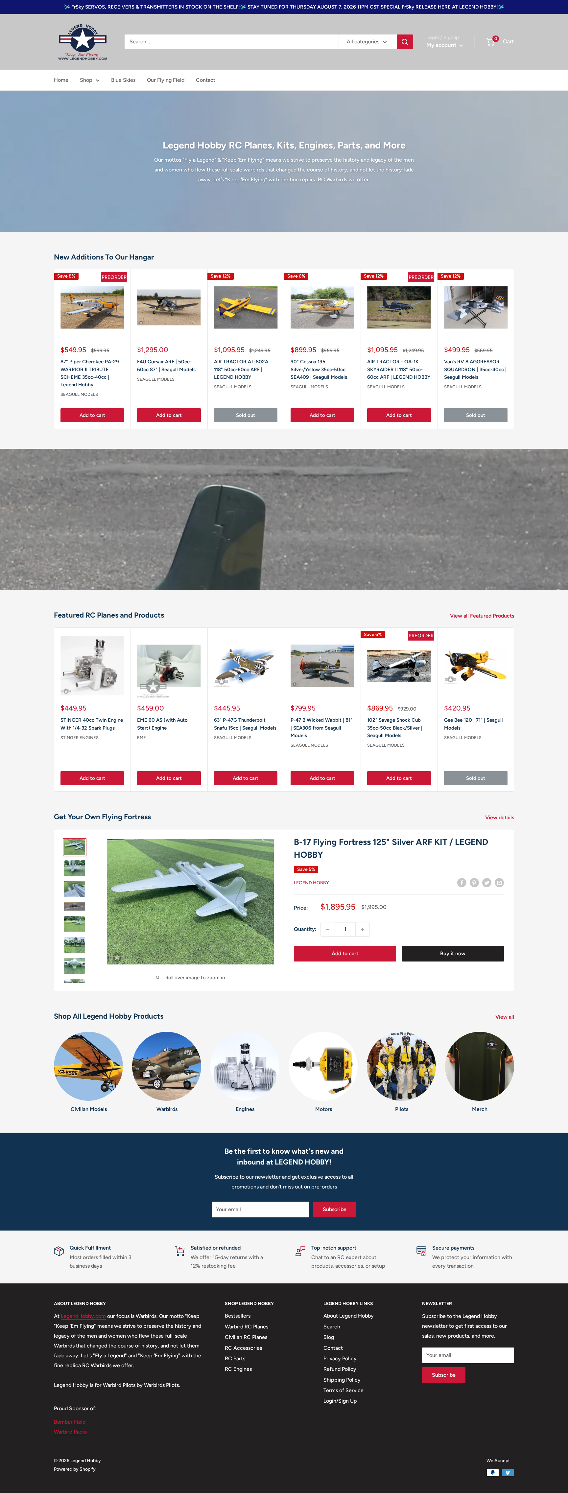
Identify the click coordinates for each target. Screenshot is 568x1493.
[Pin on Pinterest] (474, 882)
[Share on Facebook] (461, 882)
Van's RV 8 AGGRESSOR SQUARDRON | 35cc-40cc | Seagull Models (475, 369)
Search (331, 1326)
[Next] (514, 709)
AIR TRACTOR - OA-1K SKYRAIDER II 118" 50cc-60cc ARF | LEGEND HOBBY (398, 369)
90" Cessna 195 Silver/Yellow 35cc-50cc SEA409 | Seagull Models (319, 369)
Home (61, 80)
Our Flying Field (165, 80)
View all (505, 1017)
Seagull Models (79, 394)
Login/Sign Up (340, 1401)
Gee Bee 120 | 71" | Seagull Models (473, 724)
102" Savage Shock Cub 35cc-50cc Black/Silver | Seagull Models (394, 727)
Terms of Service (343, 1390)
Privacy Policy (340, 1358)
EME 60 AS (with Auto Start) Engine (162, 724)
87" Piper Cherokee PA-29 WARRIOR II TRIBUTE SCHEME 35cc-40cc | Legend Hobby (89, 373)
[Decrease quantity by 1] (328, 929)
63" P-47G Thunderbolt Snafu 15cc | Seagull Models (245, 724)
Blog (328, 1337)
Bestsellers (237, 1316)
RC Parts (235, 1358)
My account (442, 45)
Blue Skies (123, 80)
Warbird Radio (70, 1432)
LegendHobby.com (83, 1316)
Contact (205, 80)
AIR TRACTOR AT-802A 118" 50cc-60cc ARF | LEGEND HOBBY (241, 369)
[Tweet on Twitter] (486, 882)
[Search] (405, 41)
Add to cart (92, 415)
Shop (86, 80)
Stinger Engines (79, 737)
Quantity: (305, 929)
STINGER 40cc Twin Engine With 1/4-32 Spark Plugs (91, 724)
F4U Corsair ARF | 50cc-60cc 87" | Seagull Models (166, 366)
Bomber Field (69, 1422)
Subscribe (334, 1209)
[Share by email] (499, 882)
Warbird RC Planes (246, 1326)
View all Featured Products (482, 616)
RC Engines (238, 1369)
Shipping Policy (342, 1380)
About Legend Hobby (348, 1316)
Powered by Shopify (75, 1469)
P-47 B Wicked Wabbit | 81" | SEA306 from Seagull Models (321, 727)
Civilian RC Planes (246, 1337)
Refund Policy (339, 1369)
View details (500, 817)
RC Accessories (243, 1348)
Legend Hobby (311, 883)
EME (141, 737)
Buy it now (452, 953)
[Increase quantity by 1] (362, 929)
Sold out (245, 415)
